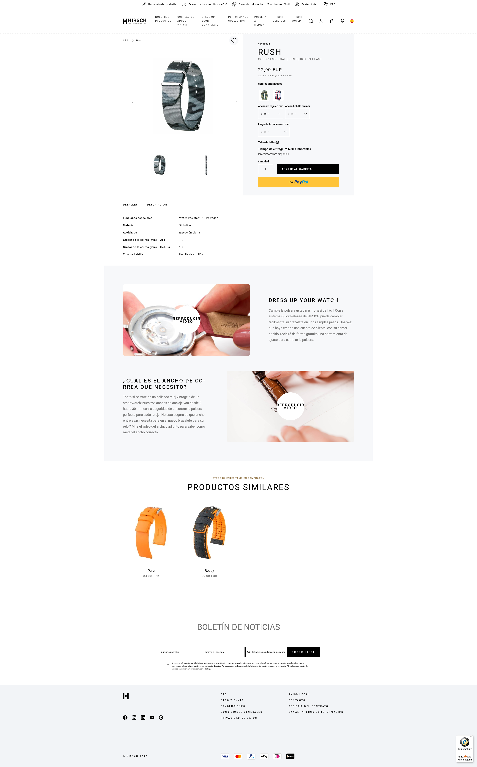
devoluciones (233, 706)
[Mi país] (352, 21)
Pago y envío (232, 700)
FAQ (333, 4)
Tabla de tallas (267, 142)
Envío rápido (310, 4)
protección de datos (213, 666)
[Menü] (471, 737)
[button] (233, 102)
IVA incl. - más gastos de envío (275, 75)
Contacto (297, 700)
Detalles (130, 204)
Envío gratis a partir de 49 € (208, 4)
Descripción (157, 204)
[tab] (130, 204)
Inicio (126, 40)
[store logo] (135, 21)
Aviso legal (299, 694)
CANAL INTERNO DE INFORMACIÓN (316, 712)
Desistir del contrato (308, 706)
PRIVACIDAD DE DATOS (239, 718)
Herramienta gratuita (162, 4)
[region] (298, 96)
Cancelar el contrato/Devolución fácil (264, 4)
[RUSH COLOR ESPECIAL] (264, 95)
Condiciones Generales (242, 712)
